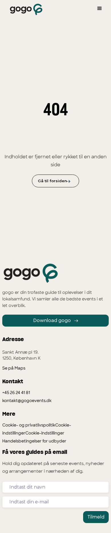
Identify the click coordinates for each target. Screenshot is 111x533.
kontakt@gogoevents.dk (27, 400)
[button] (99, 8)
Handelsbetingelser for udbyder (34, 441)
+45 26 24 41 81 (16, 392)
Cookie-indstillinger (44, 433)
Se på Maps (13, 368)
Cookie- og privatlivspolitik (28, 425)
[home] (24, 9)
